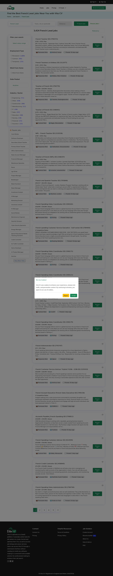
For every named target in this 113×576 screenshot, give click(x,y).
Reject (66, 295)
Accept (74, 295)
